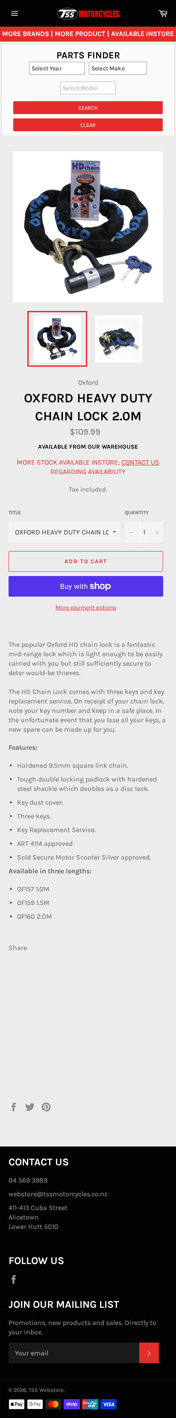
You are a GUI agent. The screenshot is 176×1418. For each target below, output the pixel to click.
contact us (140, 462)
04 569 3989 (28, 1180)
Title (15, 513)
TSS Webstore (46, 1390)
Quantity (137, 513)
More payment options (86, 607)
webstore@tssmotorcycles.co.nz (58, 1194)
